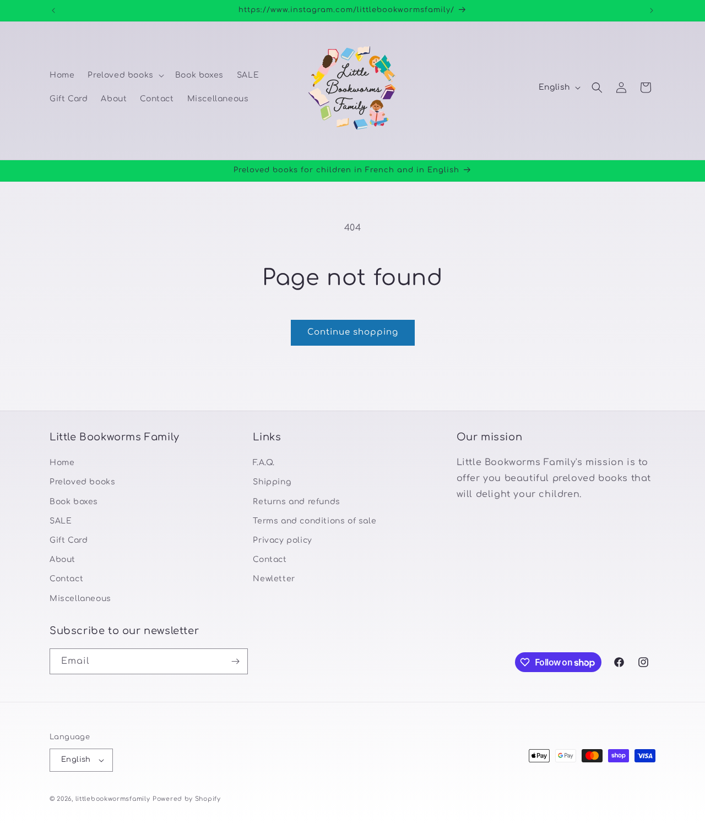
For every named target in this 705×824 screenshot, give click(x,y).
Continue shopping (352, 332)
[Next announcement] (651, 10)
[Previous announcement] (53, 10)
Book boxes (74, 502)
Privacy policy (282, 540)
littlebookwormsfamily (112, 799)
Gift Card (69, 540)
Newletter (274, 579)
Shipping (272, 482)
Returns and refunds (296, 502)
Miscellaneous (80, 598)
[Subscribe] (235, 661)
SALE (61, 521)
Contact (66, 579)
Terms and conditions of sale (314, 521)
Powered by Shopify (187, 799)
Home (62, 463)
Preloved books (82, 482)
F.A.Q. (264, 463)
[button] (124, 75)
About (62, 559)
